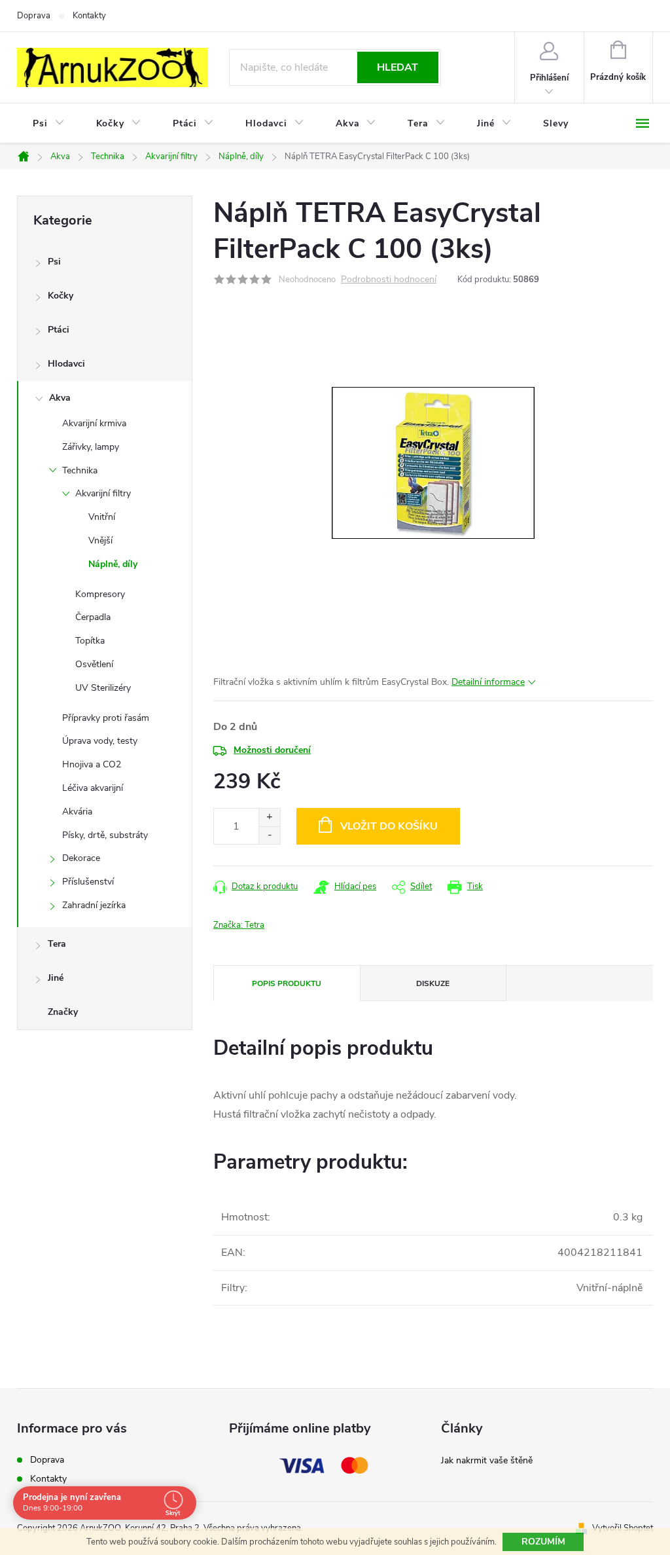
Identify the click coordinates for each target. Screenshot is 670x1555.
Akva (60, 398)
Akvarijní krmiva (94, 423)
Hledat (397, 67)
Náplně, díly (112, 564)
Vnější (100, 540)
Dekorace (81, 858)
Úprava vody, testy (99, 741)
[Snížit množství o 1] (269, 835)
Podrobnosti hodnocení (388, 279)
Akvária (77, 811)
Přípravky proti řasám (105, 718)
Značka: (238, 925)
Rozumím (543, 1541)
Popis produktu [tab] (286, 983)
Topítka (90, 640)
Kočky (60, 295)
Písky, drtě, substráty (105, 835)
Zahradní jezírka (94, 905)
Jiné (55, 978)
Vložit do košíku (389, 826)
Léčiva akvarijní (92, 788)
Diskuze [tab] (433, 983)
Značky (63, 1012)
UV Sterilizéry (103, 688)
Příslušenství (88, 881)
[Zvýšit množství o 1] (269, 817)
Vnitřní (101, 517)
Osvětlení (94, 664)
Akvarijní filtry (103, 493)
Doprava (33, 16)
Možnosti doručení (272, 750)
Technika (79, 470)
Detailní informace (488, 682)
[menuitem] (48, 123)
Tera (57, 944)
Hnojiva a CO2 (91, 764)
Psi (54, 261)
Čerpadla (93, 617)
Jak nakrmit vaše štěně (487, 1460)
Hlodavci (66, 363)
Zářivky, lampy (90, 447)
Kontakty (89, 16)
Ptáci (58, 329)
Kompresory (100, 594)
